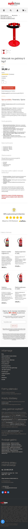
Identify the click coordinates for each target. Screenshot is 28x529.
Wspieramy (4, 377)
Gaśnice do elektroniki (7, 449)
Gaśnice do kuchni (6, 443)
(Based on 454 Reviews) (10, 221)
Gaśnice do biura (5, 447)
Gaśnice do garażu (6, 446)
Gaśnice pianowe (14, 450)
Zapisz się (14, 325)
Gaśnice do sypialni (6, 444)
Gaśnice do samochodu (16, 446)
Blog (3, 354)
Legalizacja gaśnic (6, 373)
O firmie (3, 375)
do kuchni (18, 415)
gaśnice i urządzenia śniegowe (17, 424)
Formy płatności (5, 363)
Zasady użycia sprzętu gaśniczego (9, 367)
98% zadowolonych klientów (14, 214)
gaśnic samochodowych (13, 430)
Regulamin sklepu (6, 361)
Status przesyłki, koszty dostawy (9, 356)
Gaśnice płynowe (5, 450)
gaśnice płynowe (5, 416)
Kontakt (3, 379)
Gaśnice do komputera (15, 447)
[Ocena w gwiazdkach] (14, 217)
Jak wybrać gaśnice (6, 369)
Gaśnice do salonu (15, 443)
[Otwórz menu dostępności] (3, 522)
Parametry (16, 100)
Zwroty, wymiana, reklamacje (8, 360)
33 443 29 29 (8, 470)
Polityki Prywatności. (5, 525)
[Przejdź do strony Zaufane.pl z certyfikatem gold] (14, 210)
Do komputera (9, 422)
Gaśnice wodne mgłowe (16, 451)
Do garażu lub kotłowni (7, 419)
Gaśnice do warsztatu (17, 449)
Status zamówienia (6, 358)
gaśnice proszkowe (22, 419)
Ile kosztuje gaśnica (6, 365)
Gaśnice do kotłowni (16, 444)
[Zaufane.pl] (22, 221)
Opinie (23, 100)
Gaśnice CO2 (4, 453)
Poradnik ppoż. (5, 371)
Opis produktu (7, 100)
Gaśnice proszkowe (6, 451)
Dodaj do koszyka (8, 87)
